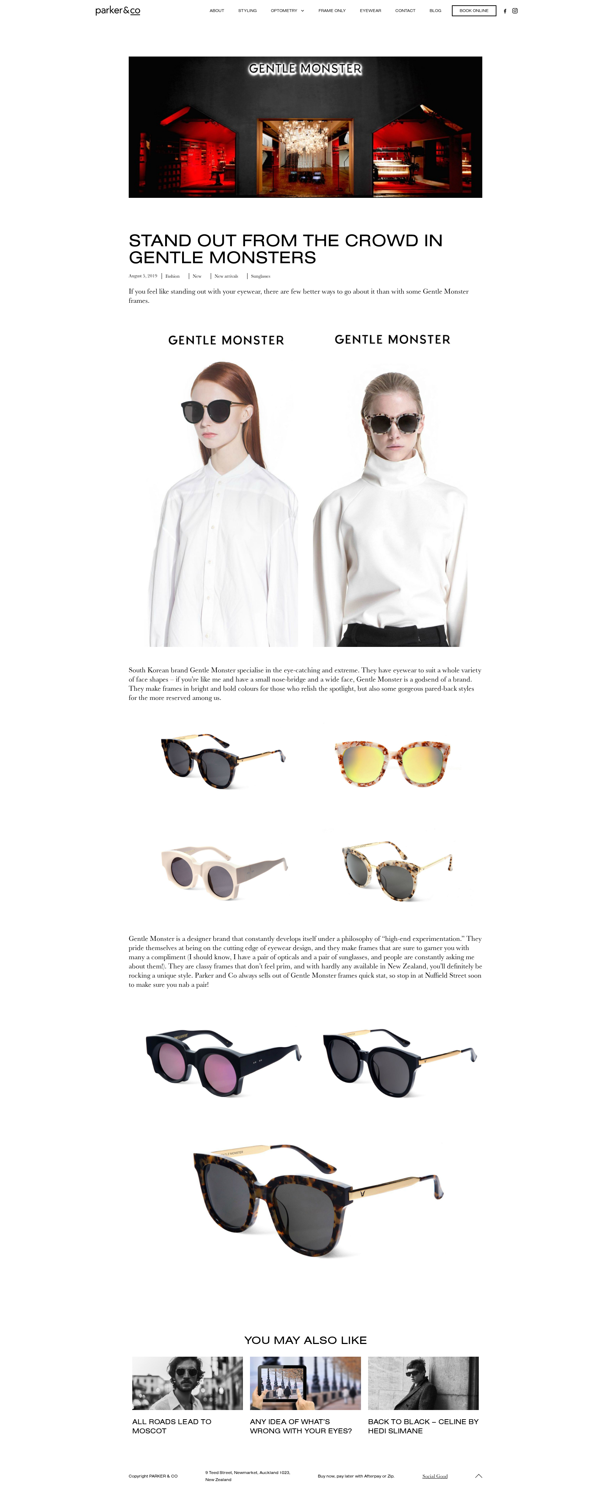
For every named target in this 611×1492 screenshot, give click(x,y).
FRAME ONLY (332, 10)
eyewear (370, 10)
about (217, 10)
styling (247, 10)
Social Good (435, 1476)
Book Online (474, 10)
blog (435, 10)
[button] (288, 11)
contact (405, 10)
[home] (117, 10)
